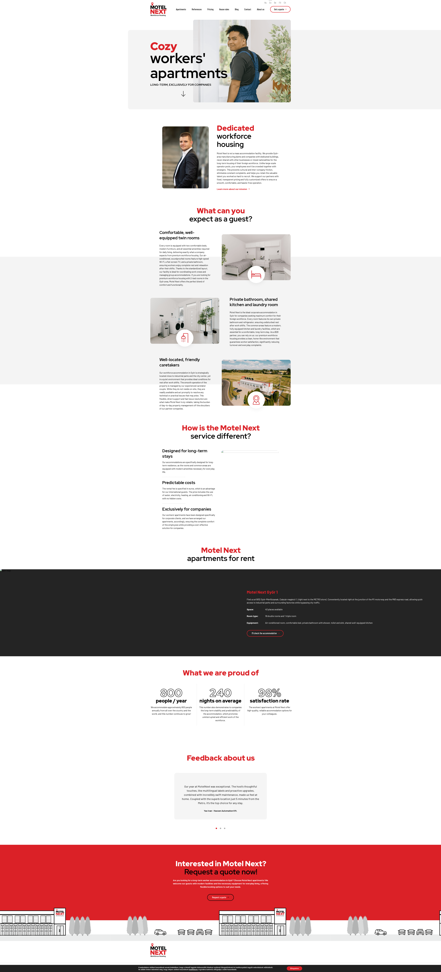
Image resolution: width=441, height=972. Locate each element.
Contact (247, 9)
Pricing (210, 9)
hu (265, 2)
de (275, 2)
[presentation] (421, 645)
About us (260, 9)
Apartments (181, 9)
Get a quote (279, 9)
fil (280, 2)
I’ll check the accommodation (264, 633)
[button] (216, 828)
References (197, 9)
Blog (237, 9)
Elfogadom (294, 968)
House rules (224, 9)
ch (285, 2)
